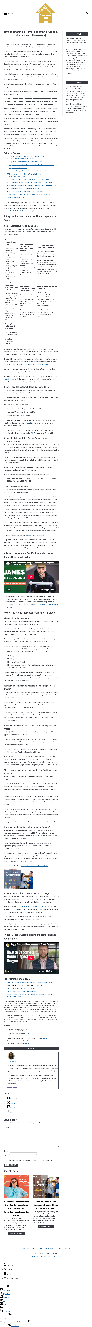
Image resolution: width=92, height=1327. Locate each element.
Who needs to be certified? (18, 176)
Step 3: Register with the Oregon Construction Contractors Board (31, 165)
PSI (32, 433)
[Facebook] (5, 1265)
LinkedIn (43, 1256)
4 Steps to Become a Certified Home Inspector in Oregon (26, 156)
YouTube (60, 1256)
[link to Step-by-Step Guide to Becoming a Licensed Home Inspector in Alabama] (46, 1186)
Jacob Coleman (12, 1061)
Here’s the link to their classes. (21, 211)
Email (6, 1156)
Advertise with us (28, 1248)
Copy (23, 1322)
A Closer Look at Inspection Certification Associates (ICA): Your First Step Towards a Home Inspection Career (16, 1208)
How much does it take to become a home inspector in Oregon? (30, 182)
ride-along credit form (35, 535)
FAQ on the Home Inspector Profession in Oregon (24, 174)
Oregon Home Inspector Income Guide (34, 866)
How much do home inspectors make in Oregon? (25, 188)
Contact (39, 1248)
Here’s (26, 423)
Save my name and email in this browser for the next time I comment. (29, 1160)
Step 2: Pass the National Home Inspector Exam (25, 162)
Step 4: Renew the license (18, 168)
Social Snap (15, 1315)
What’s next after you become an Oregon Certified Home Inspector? (32, 185)
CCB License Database (27, 364)
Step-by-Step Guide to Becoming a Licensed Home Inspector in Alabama (45, 1205)
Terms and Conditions (62, 1248)
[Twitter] (5, 1269)
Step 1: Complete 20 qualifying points (21, 159)
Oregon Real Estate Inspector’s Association (22, 988)
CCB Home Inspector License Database (32, 906)
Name (6, 1151)
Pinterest (51, 1256)
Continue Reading (16, 1233)
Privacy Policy (48, 1248)
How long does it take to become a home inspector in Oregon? (30, 179)
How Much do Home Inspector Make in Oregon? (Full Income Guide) (30, 982)
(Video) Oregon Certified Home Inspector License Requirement (28, 194)
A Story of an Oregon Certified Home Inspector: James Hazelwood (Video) (32, 171)
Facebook (34, 1256)
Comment (7, 1127)
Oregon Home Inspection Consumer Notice (22, 991)
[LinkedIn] (5, 1274)
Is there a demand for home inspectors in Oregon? (26, 191)
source (31, 1030)
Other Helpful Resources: (15, 198)
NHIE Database (45, 364)
